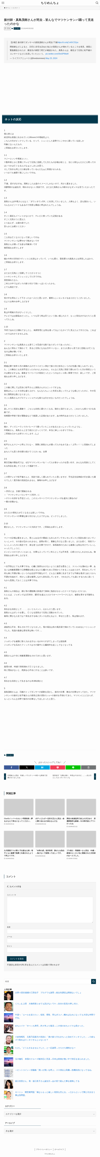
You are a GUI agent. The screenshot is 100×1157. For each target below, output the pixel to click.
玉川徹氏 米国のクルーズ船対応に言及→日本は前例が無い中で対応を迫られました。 (53, 1059)
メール (9, 937)
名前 (8, 927)
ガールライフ (59, 1149)
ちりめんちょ (50, 2)
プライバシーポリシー (44, 1149)
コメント (11, 895)
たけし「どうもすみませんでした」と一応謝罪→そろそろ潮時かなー (45, 1048)
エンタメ (17, 28)
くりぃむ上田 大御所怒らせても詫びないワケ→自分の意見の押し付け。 (47, 1004)
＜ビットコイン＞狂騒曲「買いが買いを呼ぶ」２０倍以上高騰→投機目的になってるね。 (54, 1070)
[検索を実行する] (93, 981)
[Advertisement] (50, 84)
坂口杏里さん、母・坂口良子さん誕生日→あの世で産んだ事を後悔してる (47, 1081)
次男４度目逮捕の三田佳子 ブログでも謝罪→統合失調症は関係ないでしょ (48, 993)
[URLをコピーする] (88, 767)
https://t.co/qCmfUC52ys (67, 42)
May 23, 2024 (51, 58)
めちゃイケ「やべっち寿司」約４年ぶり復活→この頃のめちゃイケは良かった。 (50, 1026)
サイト (9, 946)
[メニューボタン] (3, 3)
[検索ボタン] (97, 3)
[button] (11, 767)
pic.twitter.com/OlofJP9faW (57, 54)
